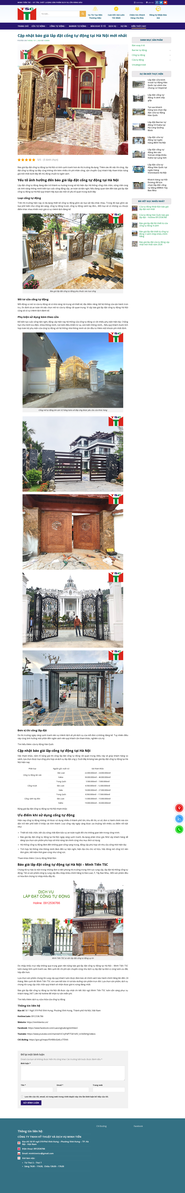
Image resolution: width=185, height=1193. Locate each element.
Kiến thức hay (138, 26)
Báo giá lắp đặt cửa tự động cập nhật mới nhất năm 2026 (154, 243)
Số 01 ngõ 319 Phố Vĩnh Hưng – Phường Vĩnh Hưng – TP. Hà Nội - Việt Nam (55, 1143)
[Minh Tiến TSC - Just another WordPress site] (27, 14)
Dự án (124, 26)
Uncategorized (139, 64)
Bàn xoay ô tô (98, 26)
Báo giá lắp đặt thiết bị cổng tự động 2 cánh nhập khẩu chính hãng (154, 234)
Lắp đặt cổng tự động (28, 185)
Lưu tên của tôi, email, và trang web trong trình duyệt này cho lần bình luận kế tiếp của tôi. (66, 1096)
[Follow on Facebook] (157, 2)
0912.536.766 (37, 1016)
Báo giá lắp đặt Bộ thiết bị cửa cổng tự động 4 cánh (153, 224)
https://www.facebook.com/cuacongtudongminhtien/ (53, 1028)
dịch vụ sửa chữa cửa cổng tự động (48, 999)
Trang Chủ (23, 26)
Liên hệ (151, 2)
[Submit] (83, 14)
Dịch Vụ (112, 26)
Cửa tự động (38, 26)
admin (47, 40)
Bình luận (26, 1063)
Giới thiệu (139, 2)
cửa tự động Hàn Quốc (43, 744)
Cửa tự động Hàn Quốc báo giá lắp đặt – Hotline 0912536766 (154, 216)
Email (60, 1085)
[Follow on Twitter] (161, 2)
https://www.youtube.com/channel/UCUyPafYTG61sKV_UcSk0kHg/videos (61, 1033)
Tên (23, 1085)
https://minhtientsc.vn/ (37, 1022)
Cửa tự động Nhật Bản (45, 858)
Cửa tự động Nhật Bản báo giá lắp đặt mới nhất (153, 208)
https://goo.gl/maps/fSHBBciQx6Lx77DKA (48, 1039)
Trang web (98, 1085)
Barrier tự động (77, 26)
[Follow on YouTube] (165, 2)
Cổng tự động (57, 26)
